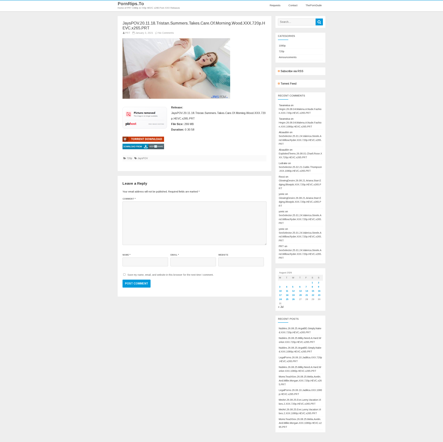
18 (287, 295)
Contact (292, 5)
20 (300, 295)
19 (293, 295)
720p (129, 158)
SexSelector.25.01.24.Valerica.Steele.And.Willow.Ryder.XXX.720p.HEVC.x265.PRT (300, 140)
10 (280, 291)
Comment (129, 199)
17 (280, 295)
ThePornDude (313, 5)
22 (313, 295)
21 (306, 295)
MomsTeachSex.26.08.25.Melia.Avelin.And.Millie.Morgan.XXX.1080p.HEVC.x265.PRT (300, 423)
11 (287, 291)
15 (313, 291)
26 (293, 299)
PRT (127, 32)
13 (300, 291)
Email (174, 255)
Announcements (288, 57)
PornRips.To (131, 4)
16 (319, 291)
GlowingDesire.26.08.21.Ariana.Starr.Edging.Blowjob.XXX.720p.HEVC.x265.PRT (300, 184)
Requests (275, 5)
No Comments (166, 32)
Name (126, 255)
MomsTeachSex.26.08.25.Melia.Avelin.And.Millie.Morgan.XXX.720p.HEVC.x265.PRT (300, 380)
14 (306, 291)
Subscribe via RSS (292, 71)
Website (223, 255)
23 (319, 295)
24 (280, 299)
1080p (282, 45)
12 (293, 291)
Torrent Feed (288, 83)
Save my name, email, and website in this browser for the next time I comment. (171, 274)
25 (287, 299)
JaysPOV (143, 158)
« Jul (280, 306)
